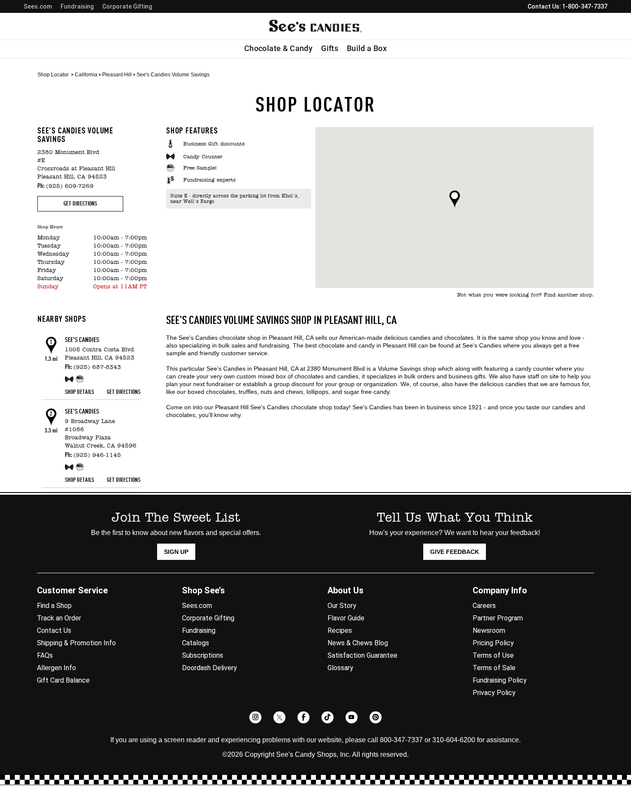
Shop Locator (53, 75)
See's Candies (82, 340)
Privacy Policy (494, 693)
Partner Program (498, 618)
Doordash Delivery (209, 668)
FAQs (45, 655)
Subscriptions (202, 655)
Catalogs (195, 643)
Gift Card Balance (63, 680)
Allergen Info (56, 668)
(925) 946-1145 (97, 455)
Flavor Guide (346, 618)
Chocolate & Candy (278, 48)
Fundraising (77, 6)
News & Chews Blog (358, 643)
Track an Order (59, 618)
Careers (484, 606)
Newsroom (489, 630)
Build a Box (367, 48)
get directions (80, 204)
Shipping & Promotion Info (76, 643)
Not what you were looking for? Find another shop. (525, 295)
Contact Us (54, 630)
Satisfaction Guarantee (362, 655)
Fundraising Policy (500, 680)
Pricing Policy (493, 643)
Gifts (329, 48)
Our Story (342, 606)
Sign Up (176, 551)
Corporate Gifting (127, 6)
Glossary (340, 668)
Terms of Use (493, 655)
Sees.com (38, 6)
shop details (79, 392)
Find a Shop (54, 606)
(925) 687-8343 (97, 367)
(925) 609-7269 (70, 186)
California (86, 75)
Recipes (340, 630)
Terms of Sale (494, 668)
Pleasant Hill (117, 75)
